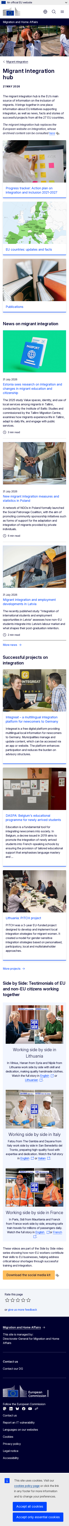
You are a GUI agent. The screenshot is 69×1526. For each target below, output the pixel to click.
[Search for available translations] (57, 133)
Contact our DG (13, 1368)
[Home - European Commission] (11, 11)
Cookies (8, 1436)
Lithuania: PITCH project (23, 918)
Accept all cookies (29, 1506)
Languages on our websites (20, 1429)
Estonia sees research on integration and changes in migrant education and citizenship (32, 388)
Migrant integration (17, 61)
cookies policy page (27, 1486)
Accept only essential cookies (38, 1517)
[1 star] (7, 1300)
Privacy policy (12, 1444)
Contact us (10, 1415)
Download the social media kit (28, 1275)
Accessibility (11, 1458)
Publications (14, 307)
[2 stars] (10, 1300)
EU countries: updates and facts (29, 249)
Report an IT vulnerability (19, 1422)
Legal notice (10, 1451)
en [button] (45, 12)
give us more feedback (22, 1309)
